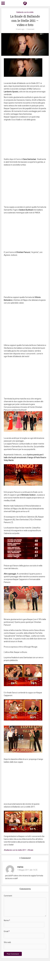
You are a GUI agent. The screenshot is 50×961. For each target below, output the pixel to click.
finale (31, 850)
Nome (7, 920)
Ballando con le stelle (25, 12)
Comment (8, 896)
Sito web (7, 942)
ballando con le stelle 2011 (15, 850)
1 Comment (30, 29)
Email (7, 931)
